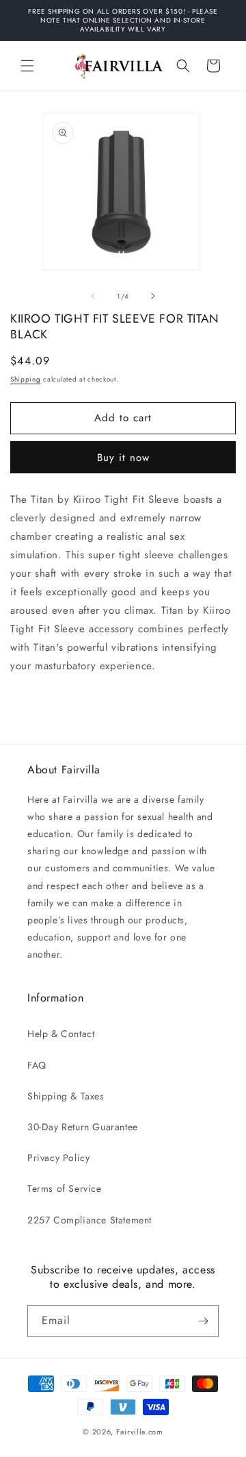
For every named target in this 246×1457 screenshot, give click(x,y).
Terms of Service (64, 1188)
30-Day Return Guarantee (82, 1127)
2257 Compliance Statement (89, 1220)
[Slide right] (153, 296)
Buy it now (123, 457)
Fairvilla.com (139, 1431)
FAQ (36, 1065)
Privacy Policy (58, 1158)
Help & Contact (60, 1034)
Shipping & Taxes (66, 1096)
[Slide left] (93, 296)
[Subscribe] (203, 1321)
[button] (27, 66)
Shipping (25, 379)
